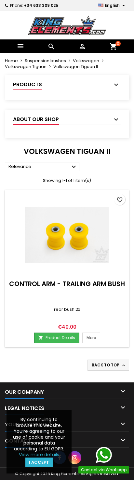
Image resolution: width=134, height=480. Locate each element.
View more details (39, 454)
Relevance (43, 167)
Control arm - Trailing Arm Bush (67, 283)
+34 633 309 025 (41, 5)
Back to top (109, 365)
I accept (39, 462)
